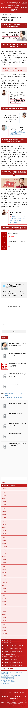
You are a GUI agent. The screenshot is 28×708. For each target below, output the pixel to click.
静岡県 (4, 521)
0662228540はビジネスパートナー (10, 683)
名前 (3, 325)
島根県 (4, 588)
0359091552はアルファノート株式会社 (11, 672)
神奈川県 (5, 546)
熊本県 (4, 627)
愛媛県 (4, 611)
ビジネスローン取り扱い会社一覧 (12, 648)
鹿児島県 (5, 633)
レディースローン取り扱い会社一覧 (13, 665)
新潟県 (4, 511)
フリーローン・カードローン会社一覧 (13, 645)
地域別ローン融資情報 (9, 485)
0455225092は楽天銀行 (7, 680)
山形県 (4, 504)
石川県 (4, 524)
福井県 (4, 540)
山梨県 (4, 517)
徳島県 (4, 601)
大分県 (4, 624)
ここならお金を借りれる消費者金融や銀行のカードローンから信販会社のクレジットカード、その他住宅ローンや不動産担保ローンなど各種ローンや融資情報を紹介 (14, 702)
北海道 (4, 488)
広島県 (4, 591)
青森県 (4, 492)
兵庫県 (4, 579)
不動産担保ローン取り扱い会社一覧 (13, 651)
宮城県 (4, 501)
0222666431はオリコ (15, 433)
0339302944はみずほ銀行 (8, 681)
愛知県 (4, 533)
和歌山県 (5, 582)
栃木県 (4, 559)
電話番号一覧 (7, 643)
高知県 (4, 608)
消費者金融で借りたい (9, 654)
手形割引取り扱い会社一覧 (11, 659)
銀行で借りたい (8, 640)
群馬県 (4, 562)
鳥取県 (4, 595)
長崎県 (4, 620)
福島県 (4, 508)
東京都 (4, 543)
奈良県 (4, 572)
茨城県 (4, 556)
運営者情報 (22, 692)
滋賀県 (4, 566)
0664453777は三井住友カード (17, 403)
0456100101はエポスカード (17, 384)
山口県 (4, 598)
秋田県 (4, 495)
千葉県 (4, 550)
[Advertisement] (14, 265)
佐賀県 (4, 617)
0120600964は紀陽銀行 (7, 678)
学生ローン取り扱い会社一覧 (11, 657)
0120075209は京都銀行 (7, 677)
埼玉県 (4, 553)
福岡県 (4, 614)
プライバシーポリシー (8, 692)
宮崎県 (4, 630)
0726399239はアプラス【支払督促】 (14, 397)
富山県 (4, 530)
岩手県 (4, 498)
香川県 (4, 604)
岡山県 (4, 585)
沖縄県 (4, 637)
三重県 (4, 537)
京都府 (4, 569)
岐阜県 (4, 527)
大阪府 (4, 575)
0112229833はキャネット (16, 413)
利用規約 (16, 692)
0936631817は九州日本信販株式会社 (10, 675)
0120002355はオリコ (7, 673)
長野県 (4, 514)
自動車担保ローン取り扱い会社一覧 (13, 662)
